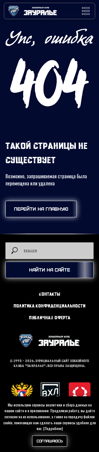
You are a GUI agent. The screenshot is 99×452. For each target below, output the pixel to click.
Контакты (49, 294)
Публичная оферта (49, 317)
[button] (86, 11)
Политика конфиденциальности (49, 306)
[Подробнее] (53, 428)
